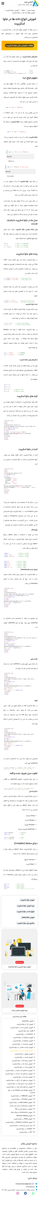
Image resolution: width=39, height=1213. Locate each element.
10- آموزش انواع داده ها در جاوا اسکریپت (22, 1051)
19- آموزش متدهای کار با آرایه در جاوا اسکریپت (20, 1080)
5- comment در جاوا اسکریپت (25, 1034)
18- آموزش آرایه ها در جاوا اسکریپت (24, 1077)
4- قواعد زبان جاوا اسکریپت (26, 1031)
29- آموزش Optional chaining (25, 1116)
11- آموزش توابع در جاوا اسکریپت (25, 1054)
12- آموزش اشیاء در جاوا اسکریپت (24, 1057)
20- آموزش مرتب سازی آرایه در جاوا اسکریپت (21, 1084)
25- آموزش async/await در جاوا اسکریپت (22, 1102)
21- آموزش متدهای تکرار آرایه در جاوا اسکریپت (20, 1087)
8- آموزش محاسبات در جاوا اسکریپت (23, 1044)
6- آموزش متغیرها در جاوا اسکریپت (24, 1037)
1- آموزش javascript (28, 1021)
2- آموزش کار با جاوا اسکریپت (26, 1024)
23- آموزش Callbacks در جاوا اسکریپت (23, 1096)
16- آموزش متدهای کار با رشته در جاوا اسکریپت (20, 1070)
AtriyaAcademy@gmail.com (25, 1184)
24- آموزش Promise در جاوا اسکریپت (23, 1099)
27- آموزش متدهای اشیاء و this (25, 1109)
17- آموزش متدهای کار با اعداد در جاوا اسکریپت (20, 1074)
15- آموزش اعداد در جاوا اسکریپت (24, 1067)
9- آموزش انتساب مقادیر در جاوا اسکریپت (22, 1047)
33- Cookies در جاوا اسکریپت (25, 1129)
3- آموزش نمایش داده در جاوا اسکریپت (22, 1028)
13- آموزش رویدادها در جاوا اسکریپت (23, 1060)
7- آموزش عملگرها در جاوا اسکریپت (24, 1041)
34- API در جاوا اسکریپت (27, 1132)
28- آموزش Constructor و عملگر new (23, 1112)
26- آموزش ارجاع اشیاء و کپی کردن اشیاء (22, 1106)
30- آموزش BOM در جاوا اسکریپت (24, 1119)
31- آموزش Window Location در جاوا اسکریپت (20, 1122)
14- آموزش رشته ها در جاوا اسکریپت (23, 1064)
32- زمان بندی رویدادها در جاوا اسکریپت (22, 1125)
